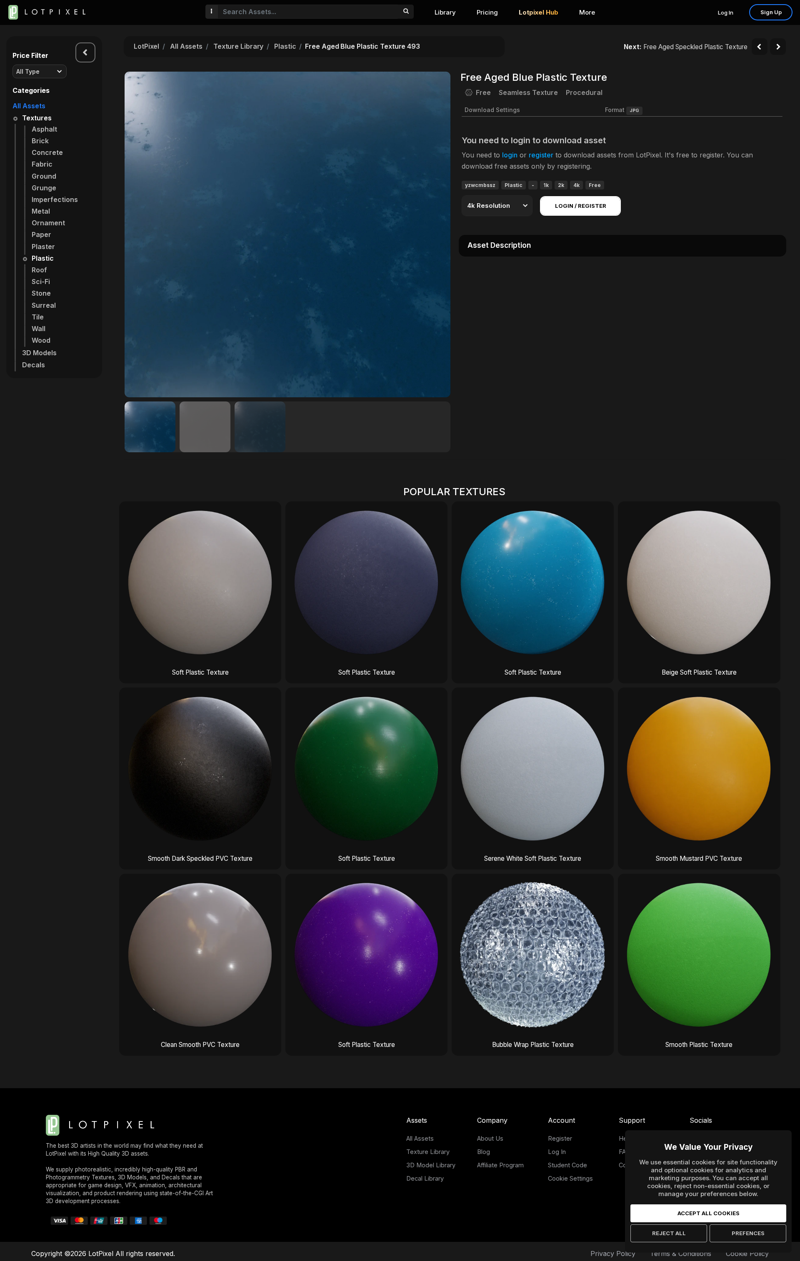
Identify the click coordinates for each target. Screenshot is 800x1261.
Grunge (44, 188)
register (541, 155)
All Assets (28, 106)
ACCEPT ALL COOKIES (709, 1213)
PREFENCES (748, 1233)
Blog (483, 1151)
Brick (40, 141)
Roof (39, 270)
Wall (38, 328)
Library (445, 12)
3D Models (39, 353)
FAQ (624, 1151)
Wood (41, 340)
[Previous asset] (760, 46)
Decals (33, 365)
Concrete (47, 152)
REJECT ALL (669, 1233)
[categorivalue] (406, 12)
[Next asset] (778, 46)
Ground (44, 176)
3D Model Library (430, 1165)
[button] (439, 234)
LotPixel (146, 46)
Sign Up (771, 12)
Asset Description (499, 245)
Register (560, 1138)
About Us (490, 1138)
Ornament (48, 223)
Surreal (44, 305)
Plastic (43, 258)
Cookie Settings (570, 1178)
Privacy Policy (612, 1253)
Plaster (43, 246)
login (510, 155)
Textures (37, 118)
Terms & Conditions (680, 1253)
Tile (38, 317)
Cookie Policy (747, 1253)
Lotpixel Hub (538, 12)
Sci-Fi (41, 281)
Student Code (567, 1165)
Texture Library (238, 46)
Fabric (42, 164)
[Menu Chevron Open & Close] (85, 52)
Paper (41, 234)
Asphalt (44, 129)
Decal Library (425, 1178)
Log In (725, 12)
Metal (41, 211)
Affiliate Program (500, 1165)
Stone (41, 293)
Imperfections (55, 199)
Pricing (487, 12)
